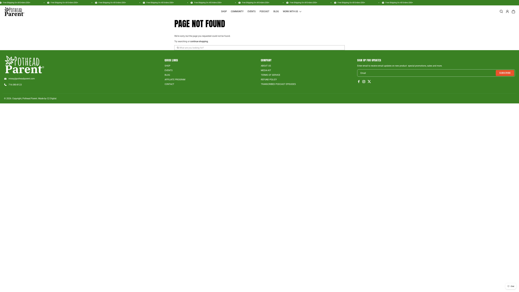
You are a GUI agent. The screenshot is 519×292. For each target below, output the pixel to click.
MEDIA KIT (266, 70)
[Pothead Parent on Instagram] (364, 82)
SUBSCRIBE (505, 73)
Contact (169, 84)
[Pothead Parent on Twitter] (369, 81)
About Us (266, 65)
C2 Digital (51, 98)
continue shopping (199, 41)
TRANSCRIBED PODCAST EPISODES (278, 84)
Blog (276, 11)
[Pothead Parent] (14, 11)
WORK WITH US (290, 11)
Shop (224, 11)
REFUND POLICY (269, 79)
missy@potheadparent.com (22, 78)
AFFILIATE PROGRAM (175, 79)
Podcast (264, 11)
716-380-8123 (15, 84)
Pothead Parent (29, 98)
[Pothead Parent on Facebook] (358, 82)
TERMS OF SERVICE (270, 75)
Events (252, 11)
